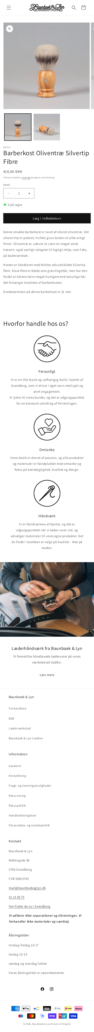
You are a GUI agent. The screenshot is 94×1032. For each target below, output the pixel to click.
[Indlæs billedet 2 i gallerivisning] (46, 127)
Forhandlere (17, 708)
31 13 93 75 (16, 897)
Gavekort (15, 766)
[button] (9, 7)
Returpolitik (17, 805)
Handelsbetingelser (23, 815)
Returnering (17, 796)
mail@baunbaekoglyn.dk (27, 888)
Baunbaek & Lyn (41, 1023)
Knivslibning (17, 776)
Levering (25, 177)
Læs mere (47, 674)
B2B (11, 718)
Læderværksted (20, 728)
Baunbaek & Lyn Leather (26, 738)
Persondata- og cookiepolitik (29, 825)
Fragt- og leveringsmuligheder (30, 786)
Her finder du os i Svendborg (29, 906)
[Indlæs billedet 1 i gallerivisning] (17, 127)
